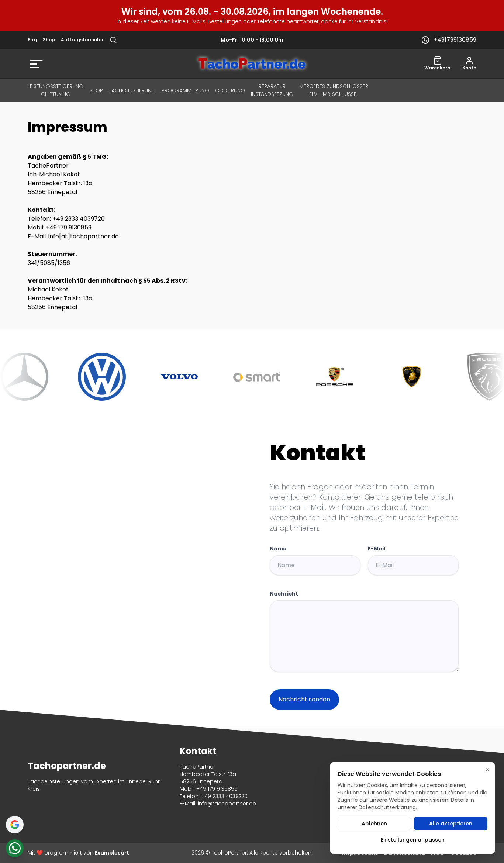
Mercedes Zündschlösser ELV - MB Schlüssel (333, 90)
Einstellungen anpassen (413, 839)
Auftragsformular (82, 40)
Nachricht (284, 593)
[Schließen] (487, 770)
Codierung (230, 90)
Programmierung (185, 90)
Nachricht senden (304, 699)
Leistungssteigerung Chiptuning (55, 90)
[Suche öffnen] (113, 40)
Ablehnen (374, 823)
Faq (32, 40)
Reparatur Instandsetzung (272, 90)
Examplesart (112, 852)
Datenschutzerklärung (387, 807)
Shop (49, 40)
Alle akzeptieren (450, 823)
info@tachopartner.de (227, 803)
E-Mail (376, 548)
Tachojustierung (132, 90)
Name (278, 548)
